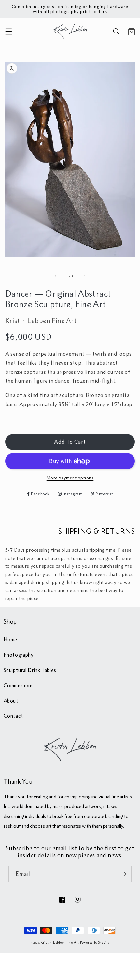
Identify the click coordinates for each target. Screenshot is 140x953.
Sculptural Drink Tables (30, 670)
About (11, 701)
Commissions (19, 685)
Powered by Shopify (94, 942)
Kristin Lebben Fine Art (60, 942)
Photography (19, 655)
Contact (13, 716)
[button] (8, 31)
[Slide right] (84, 276)
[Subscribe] (123, 874)
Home (11, 639)
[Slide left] (55, 276)
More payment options (70, 477)
